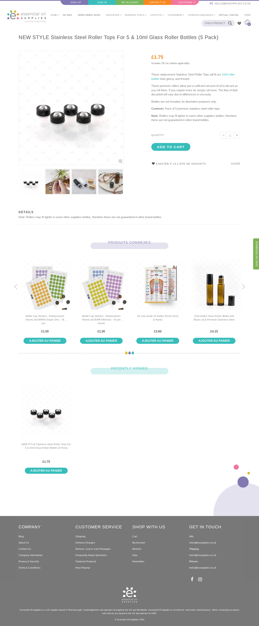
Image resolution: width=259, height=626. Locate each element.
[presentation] (15, 287)
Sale (134, 555)
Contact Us (157, 2)
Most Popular (82, 567)
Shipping (80, 536)
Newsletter (138, 561)
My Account (130, 2)
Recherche (230, 23)
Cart (134, 536)
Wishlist (136, 549)
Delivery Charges (85, 542)
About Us (24, 542)
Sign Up (76, 2)
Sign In (102, 2)
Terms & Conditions (29, 567)
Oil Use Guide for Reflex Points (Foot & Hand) (157, 318)
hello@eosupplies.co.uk (233, 3)
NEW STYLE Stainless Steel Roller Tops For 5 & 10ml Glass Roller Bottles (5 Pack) (118, 37)
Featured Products (85, 561)
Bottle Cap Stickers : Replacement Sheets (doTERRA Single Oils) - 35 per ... (44, 320)
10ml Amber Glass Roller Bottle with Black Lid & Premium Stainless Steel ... (214, 320)
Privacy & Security (29, 561)
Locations (185, 2)
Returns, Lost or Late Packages (93, 549)
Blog (21, 536)
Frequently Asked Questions (91, 555)
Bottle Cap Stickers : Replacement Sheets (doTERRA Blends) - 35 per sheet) (101, 320)
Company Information (31, 555)
